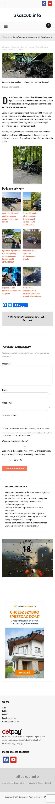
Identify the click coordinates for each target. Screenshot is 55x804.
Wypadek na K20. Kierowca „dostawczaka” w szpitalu (11, 291)
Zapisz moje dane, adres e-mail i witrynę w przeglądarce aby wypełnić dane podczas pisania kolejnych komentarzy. (26, 453)
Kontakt (5, 714)
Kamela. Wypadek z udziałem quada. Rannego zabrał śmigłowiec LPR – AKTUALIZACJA (30, 219)
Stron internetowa (9, 415)
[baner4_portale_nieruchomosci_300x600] (24, 640)
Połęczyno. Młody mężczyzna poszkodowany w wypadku (29, 255)
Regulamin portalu (9, 718)
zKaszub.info (27, 776)
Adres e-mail (7, 403)
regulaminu (40, 428)
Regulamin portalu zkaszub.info (13, 783)
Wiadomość (6, 364)
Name (4, 390)
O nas (4, 708)
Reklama (5, 711)
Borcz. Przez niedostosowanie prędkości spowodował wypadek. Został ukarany (32, 292)
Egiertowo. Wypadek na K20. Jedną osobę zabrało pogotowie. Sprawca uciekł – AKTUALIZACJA (11, 256)
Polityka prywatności (10, 721)
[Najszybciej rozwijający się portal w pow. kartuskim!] (27, 15)
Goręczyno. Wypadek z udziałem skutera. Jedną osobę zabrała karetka (11, 217)
